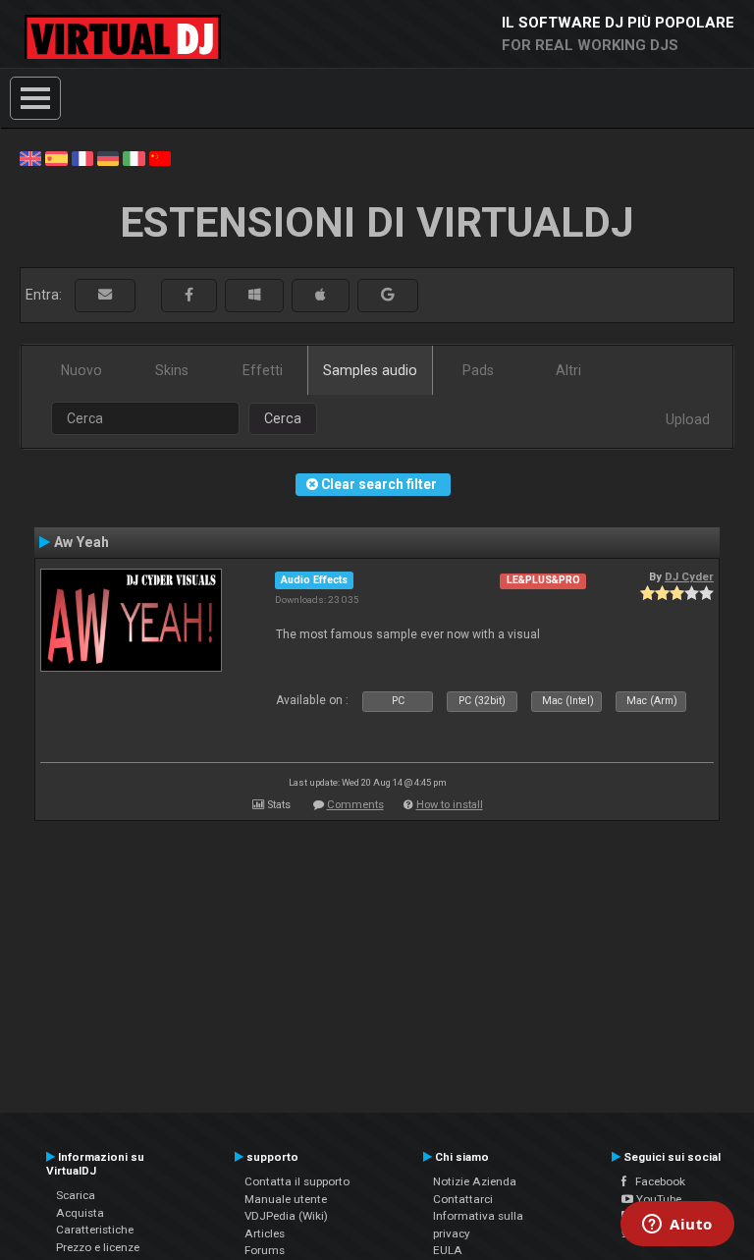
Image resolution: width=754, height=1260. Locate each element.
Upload (688, 419)
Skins (171, 370)
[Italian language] (133, 157)
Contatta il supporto (297, 1181)
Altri (568, 370)
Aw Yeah (81, 542)
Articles (264, 1233)
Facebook (655, 1181)
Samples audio (370, 370)
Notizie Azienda (474, 1181)
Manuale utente (285, 1199)
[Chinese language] (160, 157)
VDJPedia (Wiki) (286, 1216)
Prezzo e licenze (97, 1247)
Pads (478, 370)
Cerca (282, 418)
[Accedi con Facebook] (189, 295)
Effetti (262, 370)
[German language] (108, 157)
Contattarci (463, 1199)
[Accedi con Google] (387, 295)
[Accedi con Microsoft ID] (254, 295)
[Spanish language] (56, 157)
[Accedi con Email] (105, 295)
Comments (355, 804)
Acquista (80, 1213)
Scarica (75, 1195)
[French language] (82, 157)
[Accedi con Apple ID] (321, 295)
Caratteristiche (95, 1229)
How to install (449, 804)
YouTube (657, 1199)
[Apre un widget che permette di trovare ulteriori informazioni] (677, 1225)
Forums (264, 1250)
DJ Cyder (689, 576)
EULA (447, 1250)
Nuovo (81, 370)
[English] (30, 157)
